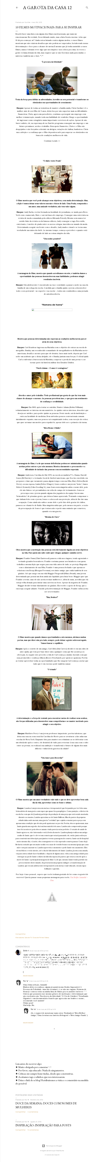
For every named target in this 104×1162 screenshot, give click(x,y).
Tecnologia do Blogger (54, 1146)
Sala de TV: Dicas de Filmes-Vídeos (37, 937)
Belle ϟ (26, 951)
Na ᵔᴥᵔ (26, 981)
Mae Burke (60, 1151)
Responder (28, 976)
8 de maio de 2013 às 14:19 (46, 1009)
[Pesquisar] (87, 7)
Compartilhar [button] (20, 934)
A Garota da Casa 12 (47, 7)
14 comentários (33, 1130)
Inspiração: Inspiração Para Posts (43, 1125)
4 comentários (33, 1112)
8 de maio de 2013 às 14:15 (39, 981)
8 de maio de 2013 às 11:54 (39, 951)
